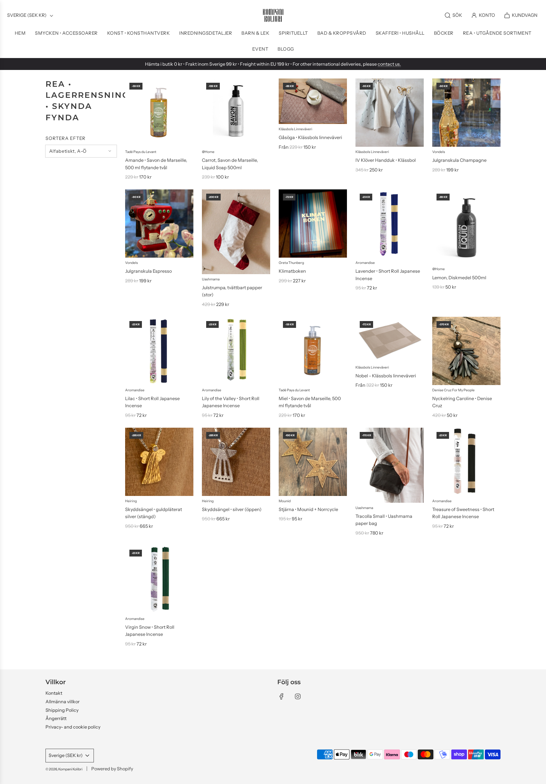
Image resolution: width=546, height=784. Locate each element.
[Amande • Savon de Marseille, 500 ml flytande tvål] (159, 112)
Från (297, 147)
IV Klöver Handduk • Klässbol (385, 160)
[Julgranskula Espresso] (159, 223)
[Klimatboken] (313, 223)
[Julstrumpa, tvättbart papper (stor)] (236, 231)
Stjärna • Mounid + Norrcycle (308, 509)
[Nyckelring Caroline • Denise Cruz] (466, 351)
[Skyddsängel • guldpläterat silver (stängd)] (159, 462)
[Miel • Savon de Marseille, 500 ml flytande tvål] (313, 351)
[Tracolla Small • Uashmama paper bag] (389, 465)
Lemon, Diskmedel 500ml (459, 277)
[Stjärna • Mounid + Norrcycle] (313, 462)
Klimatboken (292, 271)
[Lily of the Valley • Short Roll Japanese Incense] (236, 351)
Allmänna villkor (63, 701)
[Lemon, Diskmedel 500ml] (466, 226)
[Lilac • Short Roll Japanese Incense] (159, 351)
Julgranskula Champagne (459, 160)
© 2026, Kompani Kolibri (64, 769)
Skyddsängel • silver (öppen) (232, 509)
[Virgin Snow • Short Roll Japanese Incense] (159, 579)
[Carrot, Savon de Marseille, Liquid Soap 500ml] (236, 112)
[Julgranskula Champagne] (466, 112)
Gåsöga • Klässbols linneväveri (310, 137)
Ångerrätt (56, 718)
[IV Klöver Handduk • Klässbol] (389, 112)
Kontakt (54, 693)
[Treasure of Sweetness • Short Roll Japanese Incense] (466, 462)
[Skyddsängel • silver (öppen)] (236, 462)
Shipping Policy (62, 710)
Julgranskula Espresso (148, 271)
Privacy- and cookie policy (73, 727)
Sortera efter (66, 138)
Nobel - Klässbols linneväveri (385, 375)
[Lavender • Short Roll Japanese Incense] (389, 223)
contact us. (389, 64)
